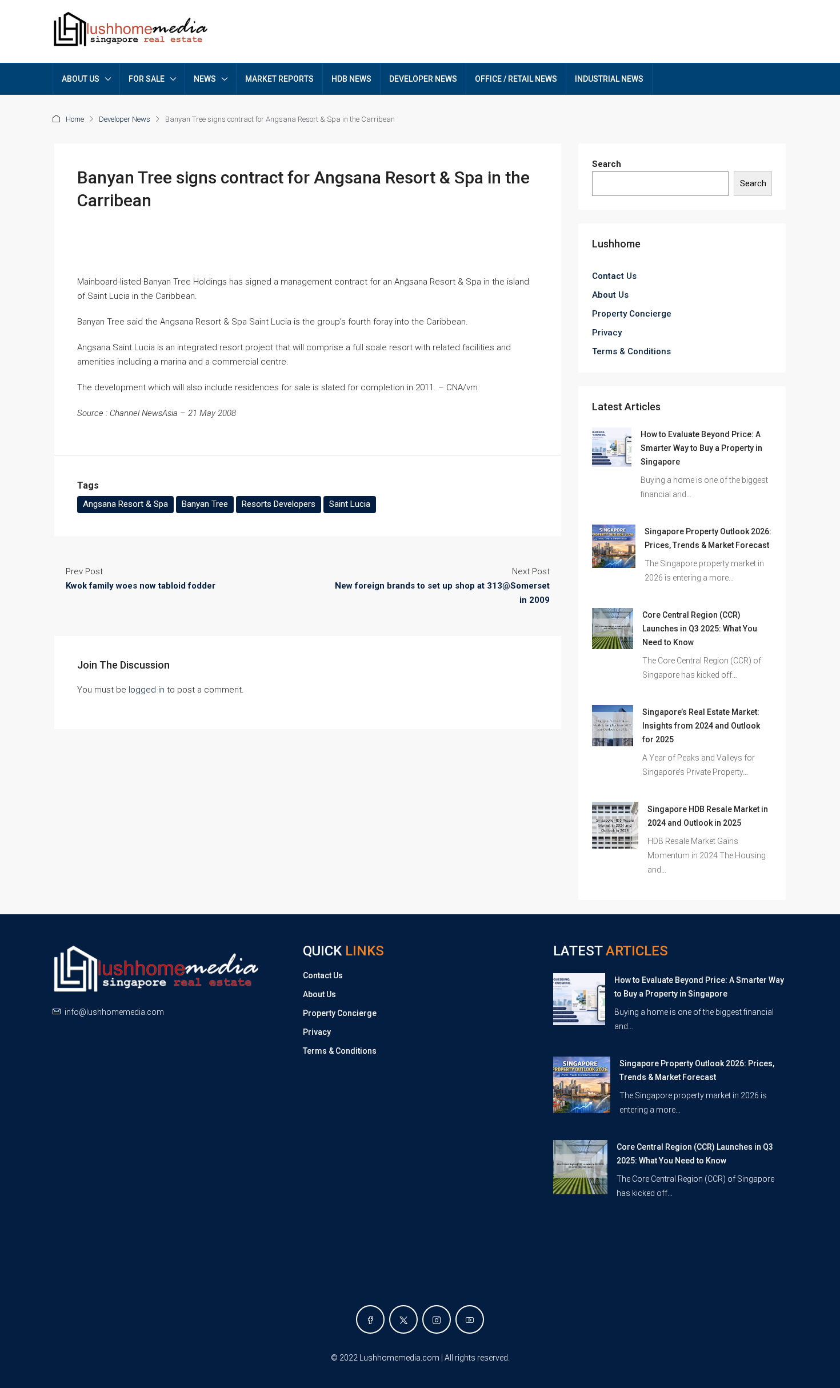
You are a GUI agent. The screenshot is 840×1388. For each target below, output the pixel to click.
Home (75, 119)
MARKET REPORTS (279, 78)
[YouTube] (469, 1319)
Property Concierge (631, 314)
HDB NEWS (351, 78)
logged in (147, 690)
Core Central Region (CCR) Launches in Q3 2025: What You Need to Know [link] (699, 628)
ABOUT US (80, 78)
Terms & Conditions (631, 351)
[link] (611, 447)
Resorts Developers (278, 504)
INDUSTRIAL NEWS (609, 78)
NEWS (205, 78)
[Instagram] (436, 1319)
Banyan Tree (205, 504)
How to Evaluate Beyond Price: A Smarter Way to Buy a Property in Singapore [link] (701, 448)
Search (606, 164)
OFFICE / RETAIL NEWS (516, 78)
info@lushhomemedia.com (114, 1012)
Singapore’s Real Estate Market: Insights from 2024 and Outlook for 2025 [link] (701, 725)
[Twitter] (403, 1319)
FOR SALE (147, 78)
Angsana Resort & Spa (125, 504)
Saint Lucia (349, 504)
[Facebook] (370, 1319)
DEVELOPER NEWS (423, 78)
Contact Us (614, 276)
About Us (610, 295)
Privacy (607, 332)
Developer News (124, 119)
